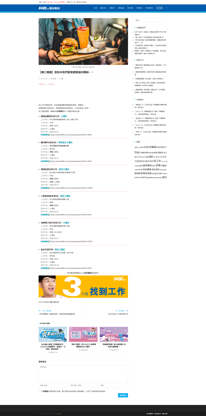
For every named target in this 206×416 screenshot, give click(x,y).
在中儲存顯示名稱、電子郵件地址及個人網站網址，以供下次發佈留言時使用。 (74, 391)
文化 (162, 161)
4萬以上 (137, 147)
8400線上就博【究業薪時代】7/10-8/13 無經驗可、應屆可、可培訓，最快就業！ (52, 346)
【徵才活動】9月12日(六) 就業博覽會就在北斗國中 (83, 345)
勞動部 (160, 152)
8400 (142, 147)
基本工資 (138, 157)
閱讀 (150, 178)
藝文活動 (158, 173)
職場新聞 (139, 173)
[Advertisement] (83, 94)
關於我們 (164, 413)
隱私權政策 (157, 413)
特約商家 (155, 169)
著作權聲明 (150, 413)
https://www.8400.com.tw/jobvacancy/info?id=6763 (71, 214)
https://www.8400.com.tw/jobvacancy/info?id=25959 (71, 188)
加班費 (154, 152)
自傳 (153, 173)
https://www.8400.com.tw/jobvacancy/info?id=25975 (71, 241)
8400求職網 (150, 147)
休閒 (150, 153)
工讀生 (51, 302)
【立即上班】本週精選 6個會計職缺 (155, 132)
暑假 (141, 166)
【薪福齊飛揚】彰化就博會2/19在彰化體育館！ (114, 345)
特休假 (139, 169)
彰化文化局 (160, 157)
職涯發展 (147, 173)
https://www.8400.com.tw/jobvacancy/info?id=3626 (71, 161)
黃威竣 (138, 105)
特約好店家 (163, 170)
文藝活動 (137, 166)
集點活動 (159, 177)
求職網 (163, 165)
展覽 (147, 157)
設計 (144, 177)
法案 (136, 170)
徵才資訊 (53, 78)
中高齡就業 (144, 152)
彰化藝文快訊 (147, 161)
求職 (158, 165)
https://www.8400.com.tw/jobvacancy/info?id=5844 (71, 134)
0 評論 (61, 78)
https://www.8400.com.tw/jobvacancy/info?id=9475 (71, 268)
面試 (164, 177)
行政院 (164, 174)
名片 (165, 152)
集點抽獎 (154, 177)
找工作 (46, 302)
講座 (147, 178)
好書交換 (143, 157)
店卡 (154, 157)
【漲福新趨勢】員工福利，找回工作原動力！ (150, 79)
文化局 (165, 161)
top (43, 302)
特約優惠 (147, 169)
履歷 (151, 156)
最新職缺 (147, 165)
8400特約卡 (162, 147)
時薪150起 (56, 302)
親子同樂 (139, 177)
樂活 (153, 166)
